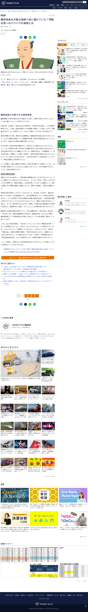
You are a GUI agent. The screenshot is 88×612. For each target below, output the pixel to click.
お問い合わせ (63, 595)
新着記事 (52, 5)
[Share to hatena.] (34, 37)
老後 (65, 8)
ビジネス (59, 8)
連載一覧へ (83, 536)
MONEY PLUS (4, 11)
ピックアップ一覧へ (80, 132)
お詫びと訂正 (79, 595)
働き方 (3, 33)
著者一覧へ (83, 226)
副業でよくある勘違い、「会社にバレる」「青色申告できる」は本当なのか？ (26, 274)
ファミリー (82, 8)
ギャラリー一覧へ (81, 581)
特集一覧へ (83, 166)
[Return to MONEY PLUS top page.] (10, 3)
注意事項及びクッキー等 (52, 595)
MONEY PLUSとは (10, 595)
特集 (62, 5)
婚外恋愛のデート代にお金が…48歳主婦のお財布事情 (20, 269)
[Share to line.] (30, 37)
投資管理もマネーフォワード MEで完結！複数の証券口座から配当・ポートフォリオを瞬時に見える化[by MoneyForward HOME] (28, 250)
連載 (58, 5)
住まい (71, 8)
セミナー (69, 5)
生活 (54, 8)
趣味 (76, 8)
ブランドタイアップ (80, 5)
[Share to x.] (25, 37)
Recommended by (47, 476)
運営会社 (17, 595)
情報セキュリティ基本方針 (27, 595)
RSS (74, 595)
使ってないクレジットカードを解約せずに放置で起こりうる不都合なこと (26, 271)
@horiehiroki (32, 79)
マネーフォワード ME (44, 598)
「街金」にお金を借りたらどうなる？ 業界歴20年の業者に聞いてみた (25, 267)
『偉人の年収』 (6, 82)
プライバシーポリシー (40, 595)
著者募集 (69, 595)
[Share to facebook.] (21, 37)
